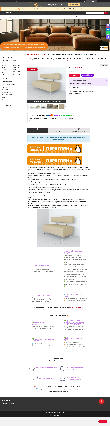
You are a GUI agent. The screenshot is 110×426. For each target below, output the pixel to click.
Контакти (87, 17)
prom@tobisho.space (9, 92)
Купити (75, 75)
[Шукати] (106, 13)
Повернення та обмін (8, 403)
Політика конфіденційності (64, 414)
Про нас (80, 17)
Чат (104, 421)
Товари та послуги (70, 17)
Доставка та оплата (97, 17)
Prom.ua (63, 412)
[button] (101, 401)
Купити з (84, 75)
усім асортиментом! (77, 307)
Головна (60, 17)
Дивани (43, 54)
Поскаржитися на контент (50, 414)
